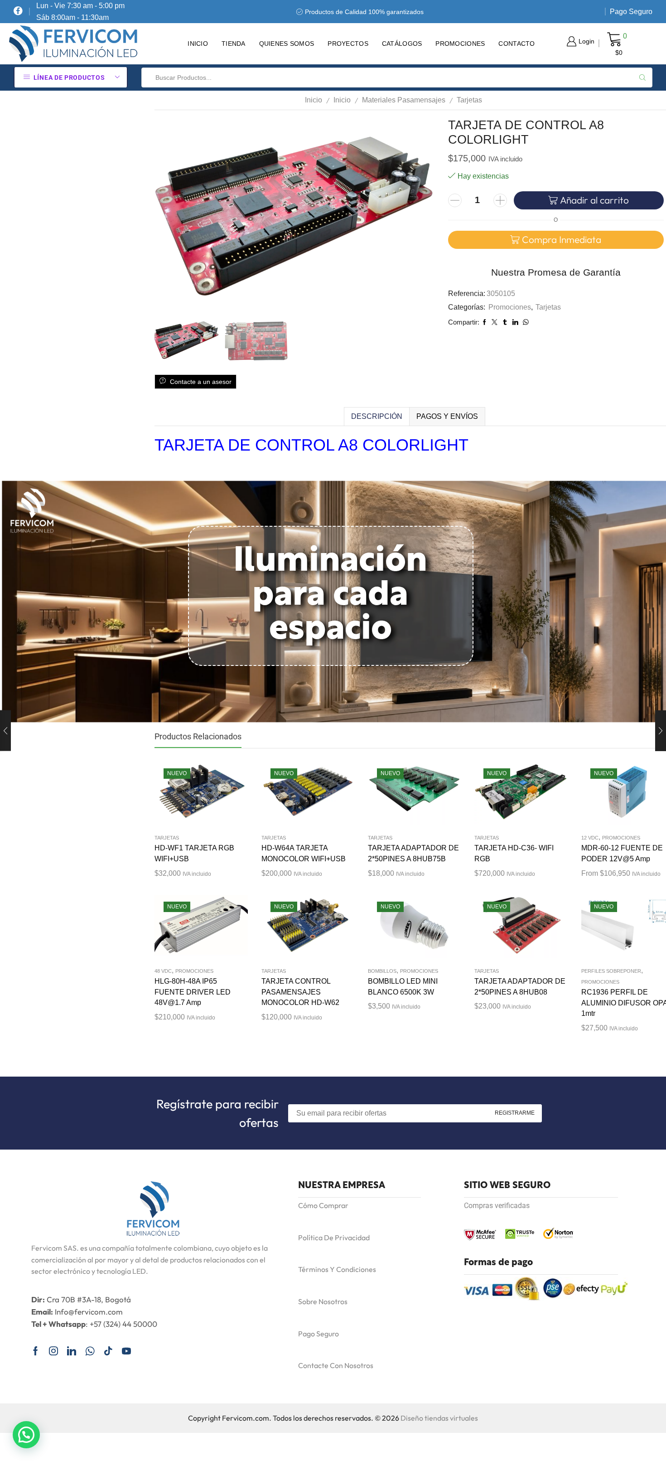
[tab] (376, 416)
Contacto (516, 43)
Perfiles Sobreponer (611, 971)
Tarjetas (469, 100)
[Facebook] (18, 11)
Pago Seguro (631, 11)
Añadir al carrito (594, 200)
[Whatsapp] (90, 1350)
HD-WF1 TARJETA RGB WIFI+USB (194, 853)
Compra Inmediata (561, 239)
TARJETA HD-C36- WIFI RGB (514, 853)
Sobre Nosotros (322, 1301)
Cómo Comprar (323, 1205)
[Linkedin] (71, 1350)
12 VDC (589, 837)
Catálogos (402, 43)
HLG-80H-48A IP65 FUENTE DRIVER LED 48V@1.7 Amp (192, 992)
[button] (26, 1434)
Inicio (198, 43)
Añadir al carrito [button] (192, 795)
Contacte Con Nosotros (335, 1365)
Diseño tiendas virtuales (439, 1417)
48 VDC (163, 971)
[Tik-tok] (108, 1350)
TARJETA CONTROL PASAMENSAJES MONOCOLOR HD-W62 (300, 992)
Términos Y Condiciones (337, 1269)
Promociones (460, 43)
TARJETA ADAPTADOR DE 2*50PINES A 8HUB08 (519, 986)
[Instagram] (53, 1350)
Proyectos (348, 43)
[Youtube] (126, 1350)
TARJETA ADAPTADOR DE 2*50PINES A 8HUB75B (413, 853)
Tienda (234, 43)
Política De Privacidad (334, 1237)
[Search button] (642, 77)
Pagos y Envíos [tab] (447, 416)
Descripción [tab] (376, 416)
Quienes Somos (286, 43)
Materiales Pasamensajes (403, 100)
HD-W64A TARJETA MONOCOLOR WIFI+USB (303, 853)
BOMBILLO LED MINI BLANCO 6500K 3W (403, 986)
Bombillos (382, 971)
